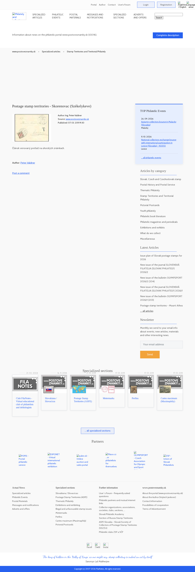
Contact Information (152, 501)
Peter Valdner (27, 162)
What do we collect (150, 233)
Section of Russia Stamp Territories (116, 518)
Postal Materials (75, 16)
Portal (94, 4)
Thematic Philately (150, 190)
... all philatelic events (151, 157)
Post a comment (21, 173)
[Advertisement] (97, 76)
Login (146, 4)
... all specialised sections (97, 430)
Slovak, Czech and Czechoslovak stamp (160, 179)
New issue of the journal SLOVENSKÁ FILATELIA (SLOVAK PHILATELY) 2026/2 (159, 268)
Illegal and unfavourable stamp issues (74, 509)
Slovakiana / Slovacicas (67, 493)
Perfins (135, 398)
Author (102, 4)
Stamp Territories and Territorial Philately (86, 51)
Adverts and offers (140, 16)
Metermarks (108, 398)
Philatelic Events (57, 16)
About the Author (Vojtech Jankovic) (159, 497)
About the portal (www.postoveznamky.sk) (162, 493)
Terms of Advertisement (154, 509)
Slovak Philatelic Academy (111, 514)
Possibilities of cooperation (155, 505)
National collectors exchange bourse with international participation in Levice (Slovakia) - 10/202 (158, 142)
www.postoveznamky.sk (23, 51)
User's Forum (124, 4)
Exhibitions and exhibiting (68, 505)
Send (150, 354)
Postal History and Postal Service (157, 184)
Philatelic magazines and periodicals (159, 221)
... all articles (146, 311)
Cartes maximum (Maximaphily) (71, 520)
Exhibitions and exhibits (152, 227)
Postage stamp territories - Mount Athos (161, 305)
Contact (112, 4)
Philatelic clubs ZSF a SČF (111, 532)
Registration (166, 4)
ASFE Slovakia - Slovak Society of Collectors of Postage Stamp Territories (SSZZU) (118, 525)
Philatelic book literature (153, 216)
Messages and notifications (95, 16)
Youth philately (148, 210)
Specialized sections (119, 16)
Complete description (167, 35)
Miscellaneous (147, 238)
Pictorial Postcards (150, 205)
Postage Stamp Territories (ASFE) (71, 497)
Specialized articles (38, 16)
